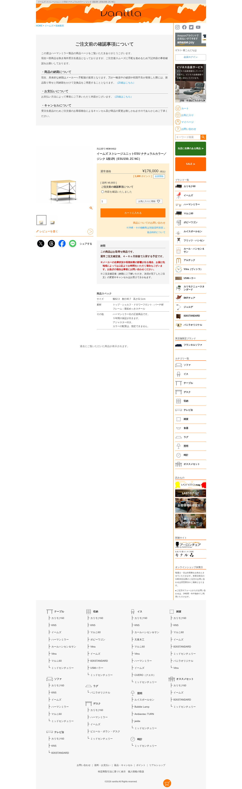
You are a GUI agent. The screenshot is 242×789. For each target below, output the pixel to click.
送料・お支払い (102, 765)
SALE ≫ (190, 164)
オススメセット (192, 464)
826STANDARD (192, 316)
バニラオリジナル (193, 325)
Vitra (54, 653)
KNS (53, 625)
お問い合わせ (84, 765)
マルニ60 (188, 213)
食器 (186, 428)
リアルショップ (157, 765)
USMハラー (190, 278)
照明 (186, 446)
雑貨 (186, 419)
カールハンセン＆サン (63, 646)
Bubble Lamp (141, 706)
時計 (186, 455)
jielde (137, 721)
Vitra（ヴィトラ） (193, 269)
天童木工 (139, 639)
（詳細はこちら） (126, 82)
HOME (39, 25)
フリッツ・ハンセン (194, 240)
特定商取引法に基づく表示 (112, 771)
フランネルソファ (193, 345)
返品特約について (156, 232)
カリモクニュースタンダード (194, 288)
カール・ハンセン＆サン (194, 250)
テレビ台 (188, 410)
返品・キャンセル (123, 765)
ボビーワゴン (191, 222)
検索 (203, 137)
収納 (186, 401)
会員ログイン (191, 57)
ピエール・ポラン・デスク (105, 731)
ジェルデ (188, 307)
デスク (187, 392)
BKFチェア (189, 298)
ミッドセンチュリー (62, 667)
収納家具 (59, 25)
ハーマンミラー (192, 204)
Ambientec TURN (144, 714)
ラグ (186, 437)
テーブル (188, 383)
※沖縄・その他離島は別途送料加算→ (145, 227)
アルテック (189, 260)
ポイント (140, 765)
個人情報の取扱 (136, 771)
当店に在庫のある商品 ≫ (191, 148)
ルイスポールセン (193, 231)
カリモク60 (189, 186)
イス (186, 374)
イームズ (49, 25)
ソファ (187, 365)
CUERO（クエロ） (145, 675)
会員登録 (159, 176)
